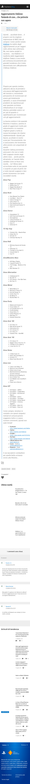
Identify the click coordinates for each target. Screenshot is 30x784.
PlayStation (9, 7)
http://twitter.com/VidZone (18, 432)
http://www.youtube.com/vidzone (20, 438)
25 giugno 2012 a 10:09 (11, 608)
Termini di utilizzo (7, 775)
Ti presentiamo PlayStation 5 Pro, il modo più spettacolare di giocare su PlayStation (22, 634)
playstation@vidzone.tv (16, 449)
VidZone (6, 44)
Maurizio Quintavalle (11, 28)
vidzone (13, 468)
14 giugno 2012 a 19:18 (10, 564)
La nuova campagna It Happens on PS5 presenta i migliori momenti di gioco (22, 663)
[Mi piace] (20, 640)
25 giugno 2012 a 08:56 (11, 588)
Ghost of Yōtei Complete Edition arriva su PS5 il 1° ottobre (21, 731)
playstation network (6, 468)
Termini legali (5, 779)
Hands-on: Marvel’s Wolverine (22, 675)
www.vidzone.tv (14, 442)
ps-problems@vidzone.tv (16, 444)
